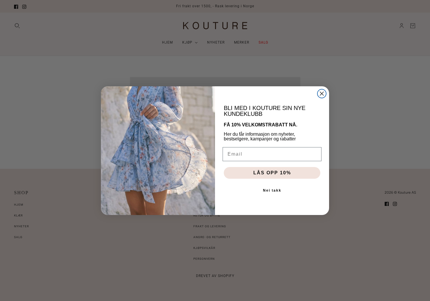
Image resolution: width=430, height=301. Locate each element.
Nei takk (272, 190)
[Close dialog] (321, 93)
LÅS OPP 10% (272, 172)
